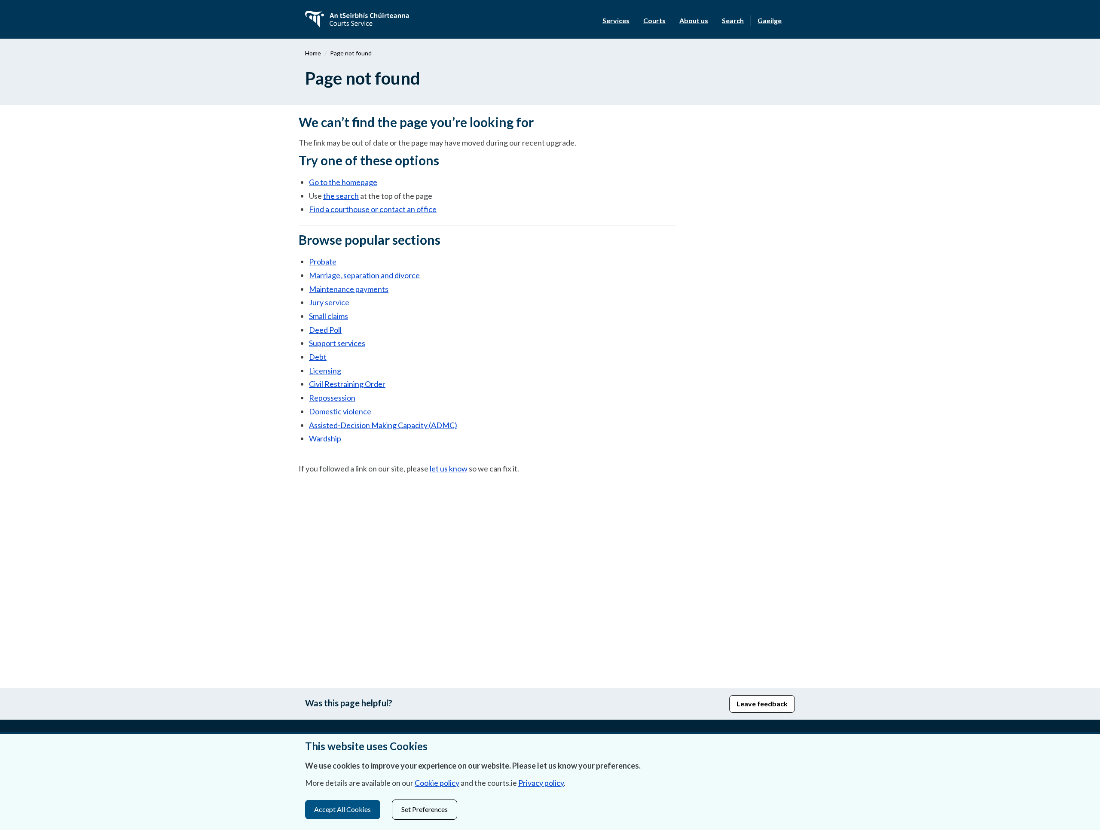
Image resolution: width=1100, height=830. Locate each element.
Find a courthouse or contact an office (373, 209)
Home (313, 53)
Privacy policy (541, 782)
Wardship (325, 438)
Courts (654, 20)
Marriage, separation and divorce (364, 275)
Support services (337, 343)
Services (615, 20)
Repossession (332, 397)
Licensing (325, 370)
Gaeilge (770, 20)
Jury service (329, 302)
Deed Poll (325, 329)
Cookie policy (437, 782)
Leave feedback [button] (762, 703)
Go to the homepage (343, 182)
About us (693, 20)
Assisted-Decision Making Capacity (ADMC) (383, 425)
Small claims (328, 316)
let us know (449, 468)
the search (341, 196)
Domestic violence (340, 411)
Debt (318, 357)
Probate (322, 261)
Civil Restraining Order (347, 384)
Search (733, 20)
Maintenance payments (348, 289)
